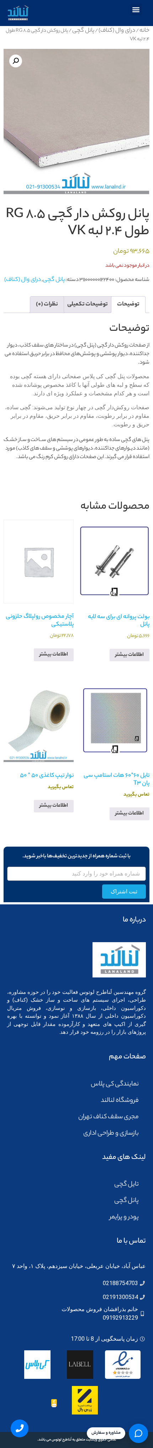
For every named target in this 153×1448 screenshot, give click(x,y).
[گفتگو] (138, 1433)
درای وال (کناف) (117, 31)
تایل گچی (126, 1184)
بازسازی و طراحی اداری (111, 1133)
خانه (144, 31)
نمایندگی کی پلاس (115, 1084)
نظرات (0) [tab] (47, 304)
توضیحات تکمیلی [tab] (87, 304)
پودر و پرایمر (124, 1217)
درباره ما (134, 920)
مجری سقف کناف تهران (108, 1117)
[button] (136, 9)
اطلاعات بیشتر (129, 655)
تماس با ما (131, 1241)
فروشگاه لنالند (120, 1100)
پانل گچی (83, 31)
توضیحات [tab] (128, 304)
